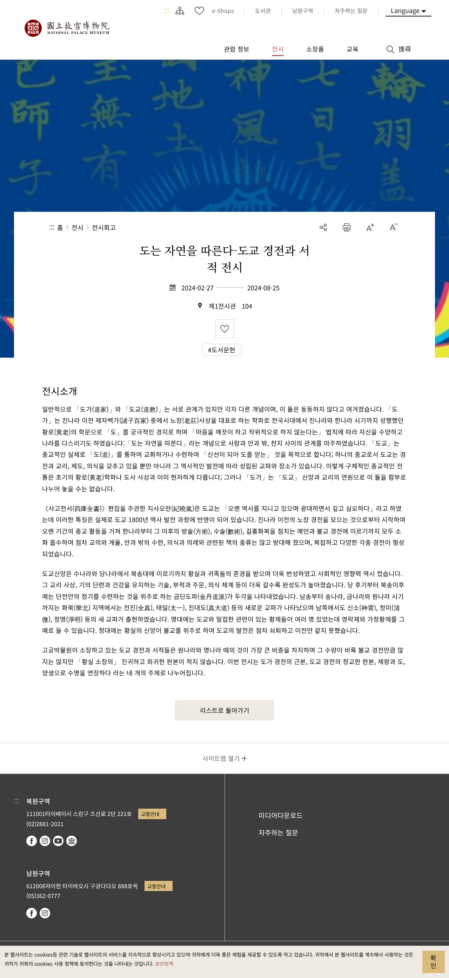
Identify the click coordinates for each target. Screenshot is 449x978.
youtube (58, 841)
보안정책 (164, 963)
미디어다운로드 (281, 815)
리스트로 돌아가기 (224, 710)
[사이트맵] (180, 11)
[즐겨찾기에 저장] (224, 328)
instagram (45, 841)
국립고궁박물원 (66, 28)
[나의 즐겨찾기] (199, 11)
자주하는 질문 (278, 832)
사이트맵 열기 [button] (221, 758)
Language (405, 10)
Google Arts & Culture (71, 841)
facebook (31, 841)
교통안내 (150, 813)
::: (166, 10)
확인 (433, 961)
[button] (347, 227)
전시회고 (104, 227)
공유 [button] (323, 227)
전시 (77, 227)
